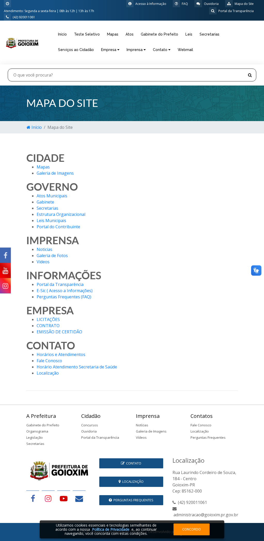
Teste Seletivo (87, 34)
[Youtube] (5, 270)
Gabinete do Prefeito (159, 34)
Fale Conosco (49, 361)
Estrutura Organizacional (61, 214)
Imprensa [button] (135, 50)
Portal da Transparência (60, 284)
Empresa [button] (109, 50)
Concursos (89, 425)
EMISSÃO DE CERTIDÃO (59, 332)
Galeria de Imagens (55, 173)
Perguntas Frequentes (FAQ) (64, 297)
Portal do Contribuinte (58, 227)
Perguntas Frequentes (208, 437)
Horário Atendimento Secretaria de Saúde (77, 367)
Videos (43, 262)
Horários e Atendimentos (61, 354)
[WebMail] (79, 498)
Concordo (191, 529)
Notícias (142, 425)
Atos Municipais (52, 196)
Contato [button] (160, 50)
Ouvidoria (89, 431)
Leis (188, 34)
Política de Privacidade (110, 529)
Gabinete (45, 202)
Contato (133, 463)
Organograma (37, 431)
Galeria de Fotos (52, 255)
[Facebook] (5, 255)
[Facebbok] (32, 498)
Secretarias (209, 34)
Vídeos (141, 437)
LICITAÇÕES (48, 319)
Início (62, 34)
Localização (48, 373)
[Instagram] (5, 285)
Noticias (44, 249)
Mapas (112, 34)
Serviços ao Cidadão (76, 50)
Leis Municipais (51, 220)
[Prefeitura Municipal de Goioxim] (22, 42)
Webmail (185, 50)
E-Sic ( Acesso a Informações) (65, 290)
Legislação (34, 437)
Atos (130, 34)
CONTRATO (48, 325)
